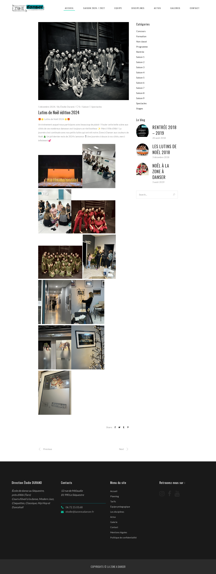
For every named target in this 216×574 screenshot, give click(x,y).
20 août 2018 (159, 138)
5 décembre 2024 (46, 106)
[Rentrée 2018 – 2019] (142, 130)
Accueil (113, 491)
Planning (114, 496)
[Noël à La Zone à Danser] (142, 169)
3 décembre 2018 (160, 157)
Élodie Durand (67, 106)
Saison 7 (86, 106)
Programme (142, 46)
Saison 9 (140, 98)
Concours (141, 31)
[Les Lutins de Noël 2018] (142, 150)
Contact (114, 527)
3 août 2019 (158, 182)
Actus (113, 517)
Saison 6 (140, 82)
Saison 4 (140, 72)
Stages (139, 108)
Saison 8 (140, 93)
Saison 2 (140, 62)
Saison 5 (140, 77)
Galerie (113, 522)
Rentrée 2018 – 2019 (164, 130)
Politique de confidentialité (123, 537)
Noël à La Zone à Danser (160, 171)
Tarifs (113, 501)
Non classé (141, 41)
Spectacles (96, 106)
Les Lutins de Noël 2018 (164, 149)
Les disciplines (117, 511)
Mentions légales (118, 532)
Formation (141, 36)
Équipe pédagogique (120, 506)
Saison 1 (140, 57)
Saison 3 (140, 67)
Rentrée (140, 51)
